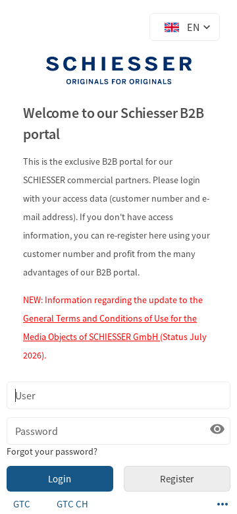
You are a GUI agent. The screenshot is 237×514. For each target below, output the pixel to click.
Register (177, 478)
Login (59, 478)
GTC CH (72, 504)
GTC (21, 504)
